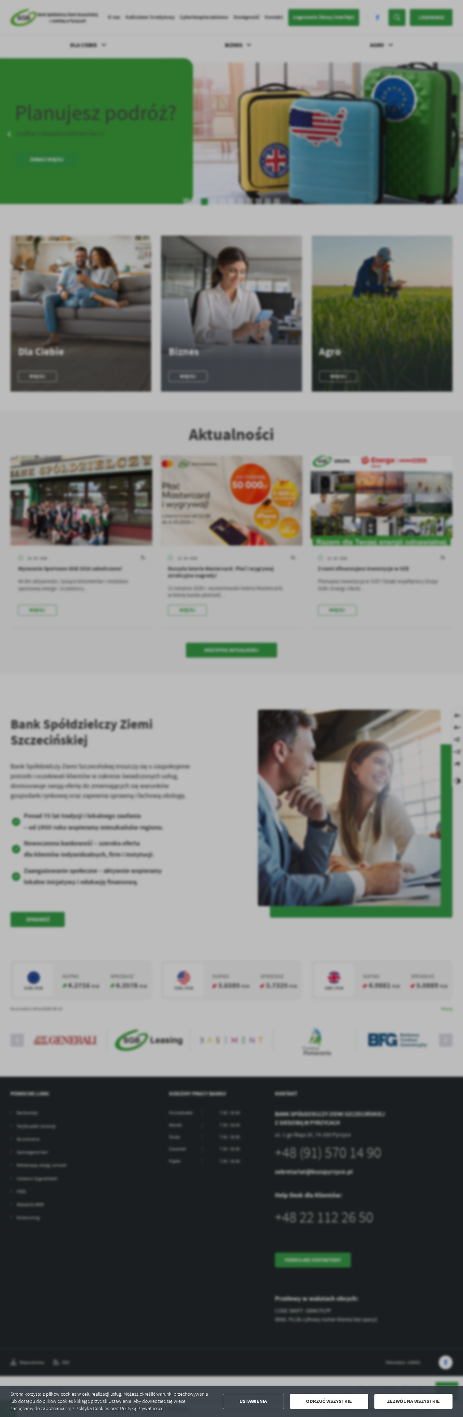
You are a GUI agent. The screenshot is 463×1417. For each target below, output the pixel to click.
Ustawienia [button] (253, 1401)
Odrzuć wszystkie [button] (329, 1401)
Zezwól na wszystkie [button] (413, 1401)
